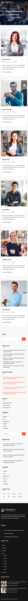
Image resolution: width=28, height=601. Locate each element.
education (14, 493)
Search (4, 334)
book (9, 493)
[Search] (24, 433)
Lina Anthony (6, 209)
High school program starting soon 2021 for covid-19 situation (14, 450)
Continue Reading (6, 72)
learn (4, 496)
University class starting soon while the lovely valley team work (13, 444)
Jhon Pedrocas (6, 310)
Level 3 (5, 558)
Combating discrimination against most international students (13, 461)
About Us (4, 548)
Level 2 (5, 555)
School (5, 426)
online (8, 496)
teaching (20, 496)
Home (3, 545)
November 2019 (7, 407)
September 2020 (7, 403)
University (5, 428)
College (5, 416)
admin (4, 377)
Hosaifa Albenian (7, 109)
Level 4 (5, 561)
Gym (4, 419)
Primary (5, 423)
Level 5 (5, 563)
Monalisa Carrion (7, 260)
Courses (4, 550)
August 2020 (6, 405)
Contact (4, 572)
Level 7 (5, 569)
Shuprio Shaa (5, 159)
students (14, 496)
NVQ (3, 553)
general (19, 493)
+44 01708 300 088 (8, 533)
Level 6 (5, 566)
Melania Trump (6, 59)
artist (4, 493)
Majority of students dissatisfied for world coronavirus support (13, 455)
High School (6, 421)
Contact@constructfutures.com (11, 536)
